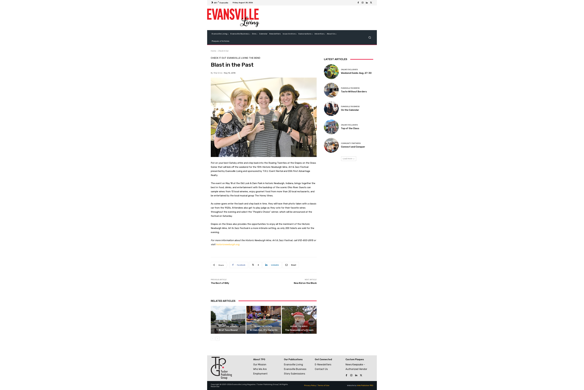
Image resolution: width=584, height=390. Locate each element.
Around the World (299, 326)
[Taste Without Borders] (331, 90)
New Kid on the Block (305, 283)
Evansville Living (237, 58)
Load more (347, 158)
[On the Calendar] (331, 108)
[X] (371, 3)
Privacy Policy (310, 385)
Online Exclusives (349, 69)
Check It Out (223, 51)
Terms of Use (323, 385)
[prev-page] (213, 339)
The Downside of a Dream (299, 330)
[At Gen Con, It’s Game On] (263, 320)
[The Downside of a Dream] (299, 320)
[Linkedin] (367, 3)
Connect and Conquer (353, 146)
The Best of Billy (220, 283)
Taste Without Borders (354, 91)
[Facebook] (358, 3)
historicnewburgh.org (227, 244)
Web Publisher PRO (365, 385)
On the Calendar (350, 110)
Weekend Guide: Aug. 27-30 (356, 73)
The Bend (254, 58)
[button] (369, 37)
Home (213, 51)
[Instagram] (362, 3)
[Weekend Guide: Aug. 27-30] (331, 71)
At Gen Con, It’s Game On (263, 330)
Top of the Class (350, 128)
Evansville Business (350, 88)
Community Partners (351, 143)
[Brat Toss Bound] (228, 320)
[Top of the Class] (331, 127)
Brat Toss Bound (228, 330)
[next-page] (217, 339)
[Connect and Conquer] (331, 145)
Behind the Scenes (228, 326)
